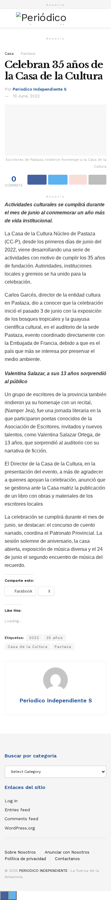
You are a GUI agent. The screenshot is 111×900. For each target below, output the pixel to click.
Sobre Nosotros (20, 852)
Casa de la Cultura (27, 647)
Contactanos (67, 858)
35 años (54, 638)
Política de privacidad (25, 858)
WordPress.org (20, 827)
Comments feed (21, 818)
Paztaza (63, 647)
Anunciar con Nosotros (67, 852)
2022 (34, 638)
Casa (9, 53)
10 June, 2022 (26, 96)
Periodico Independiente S (40, 89)
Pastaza (28, 53)
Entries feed (17, 809)
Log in (11, 800)
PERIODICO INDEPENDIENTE (43, 870)
